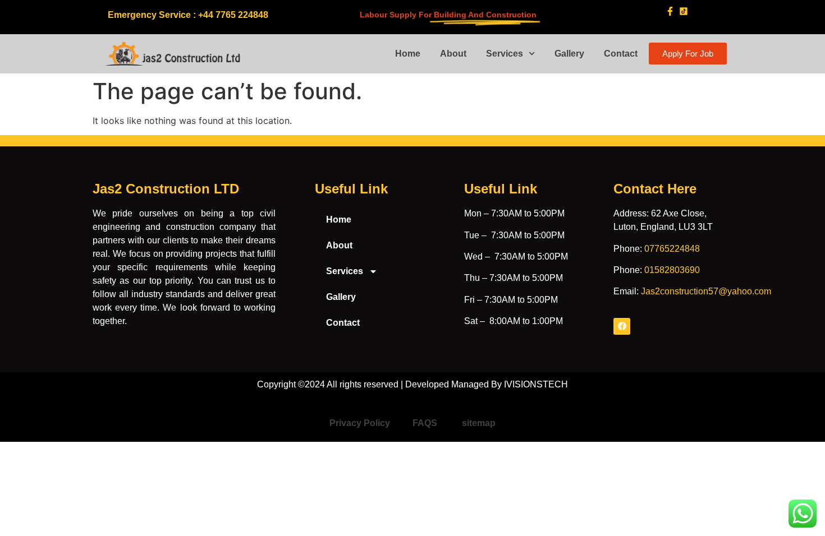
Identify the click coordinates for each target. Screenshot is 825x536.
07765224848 (672, 248)
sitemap (479, 423)
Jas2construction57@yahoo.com (706, 291)
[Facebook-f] (669, 11)
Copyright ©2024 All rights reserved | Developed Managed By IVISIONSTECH (412, 384)
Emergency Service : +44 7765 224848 (188, 15)
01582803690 (672, 270)
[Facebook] (621, 326)
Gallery (569, 53)
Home (407, 53)
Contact (621, 53)
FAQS (425, 423)
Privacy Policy (359, 423)
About (453, 53)
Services (504, 53)
